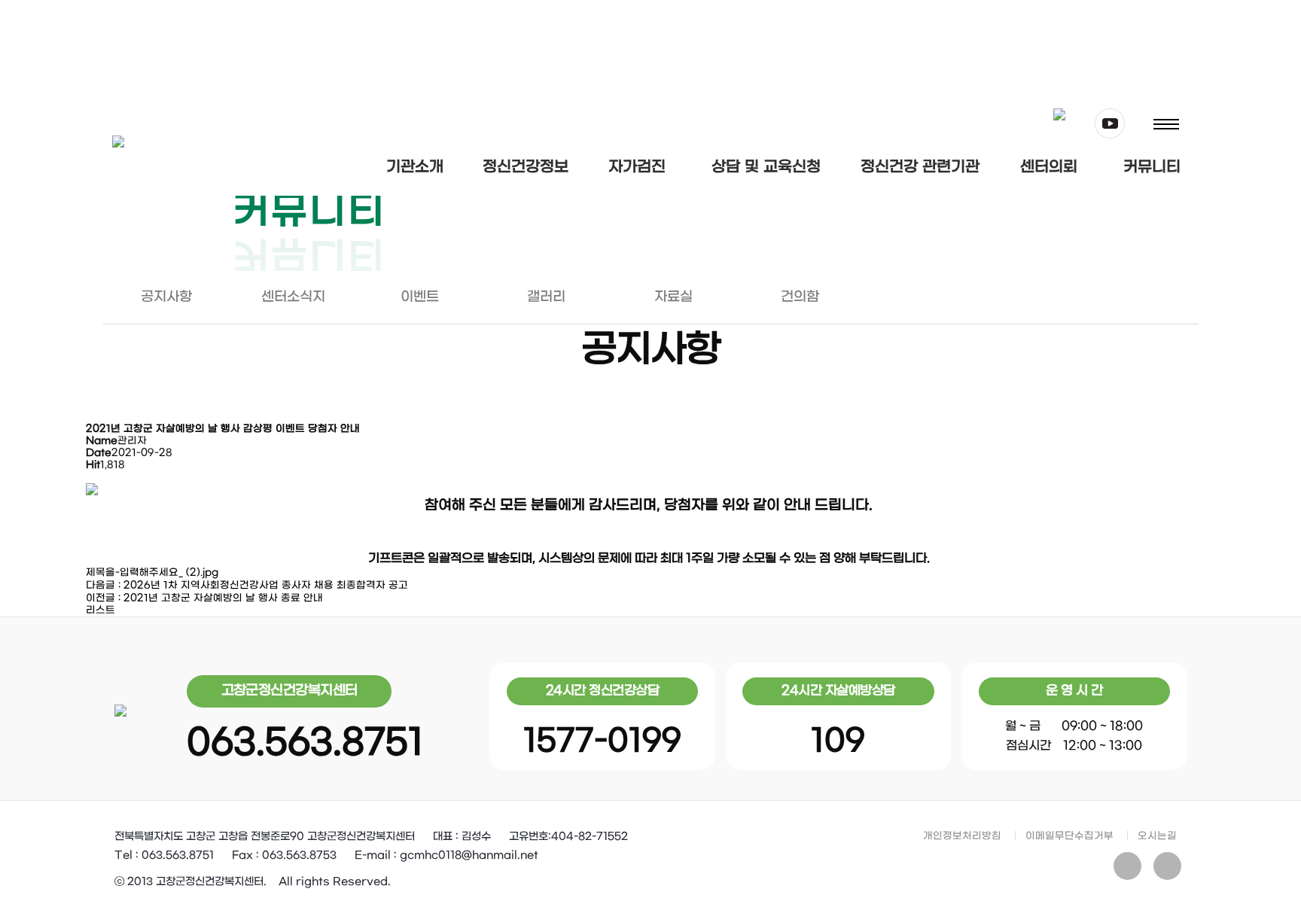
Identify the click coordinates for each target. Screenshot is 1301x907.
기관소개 (414, 167)
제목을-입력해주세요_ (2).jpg (152, 572)
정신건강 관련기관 (920, 167)
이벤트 (420, 297)
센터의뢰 (1048, 167)
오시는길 (1157, 836)
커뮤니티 (1152, 167)
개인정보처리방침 (962, 836)
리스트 (100, 610)
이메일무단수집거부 (1069, 836)
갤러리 (546, 297)
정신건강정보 (525, 167)
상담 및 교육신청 (766, 167)
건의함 (800, 297)
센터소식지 (293, 297)
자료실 (673, 297)
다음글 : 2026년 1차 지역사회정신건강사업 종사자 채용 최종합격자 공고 (247, 585)
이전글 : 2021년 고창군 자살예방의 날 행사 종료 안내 (204, 598)
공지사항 (166, 297)
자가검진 (637, 167)
